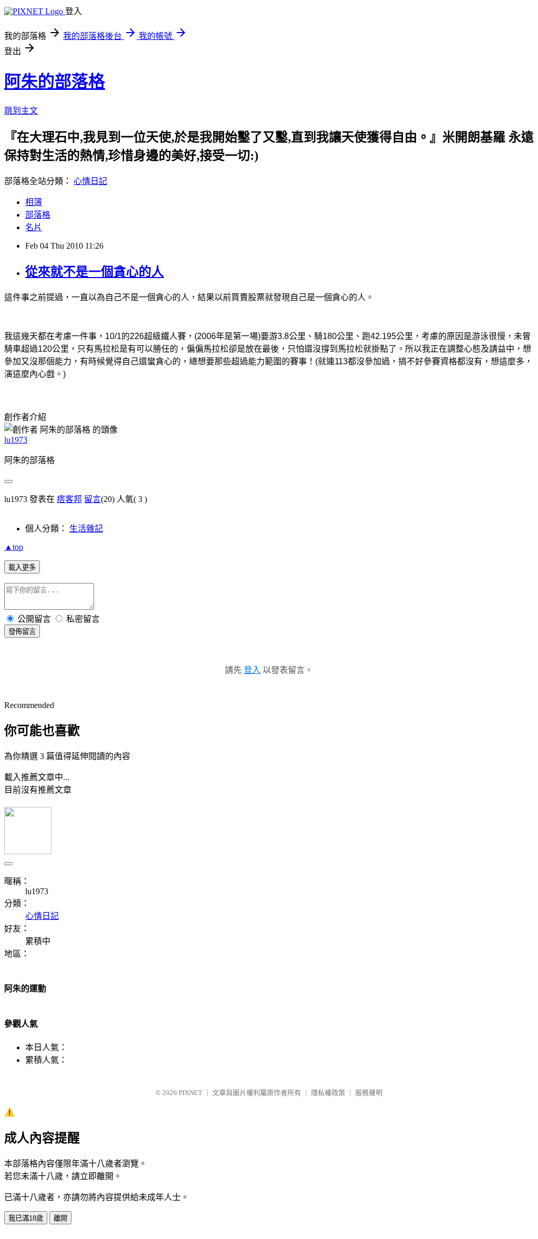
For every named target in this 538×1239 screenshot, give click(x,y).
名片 (33, 227)
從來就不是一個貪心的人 (94, 272)
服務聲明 (368, 1093)
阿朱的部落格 (54, 81)
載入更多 (22, 567)
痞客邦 (69, 499)
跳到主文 (21, 110)
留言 (92, 499)
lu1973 (15, 439)
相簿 (33, 202)
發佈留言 (22, 632)
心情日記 (90, 181)
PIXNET (190, 1093)
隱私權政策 (328, 1093)
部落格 (37, 214)
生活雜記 (86, 528)
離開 (60, 1218)
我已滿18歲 (25, 1218)
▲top (13, 546)
